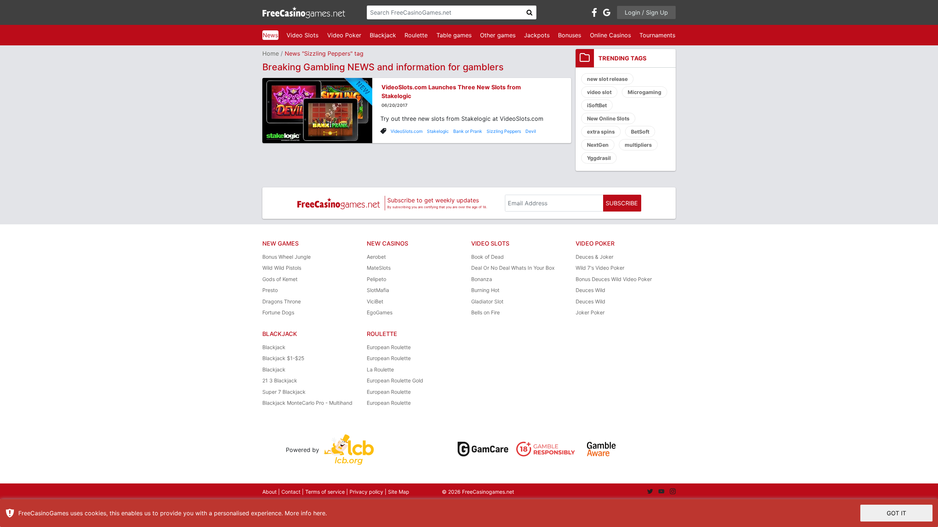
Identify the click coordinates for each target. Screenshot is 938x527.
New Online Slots (608, 118)
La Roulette (380, 369)
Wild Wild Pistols (281, 268)
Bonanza (481, 279)
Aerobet (376, 257)
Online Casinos (610, 35)
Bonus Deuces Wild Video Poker (614, 279)
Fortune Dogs (278, 312)
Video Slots (302, 35)
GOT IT (896, 513)
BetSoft (640, 131)
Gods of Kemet (280, 279)
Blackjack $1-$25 (283, 358)
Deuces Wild (590, 290)
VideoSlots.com (406, 131)
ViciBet (375, 301)
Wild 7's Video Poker (600, 268)
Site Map (398, 492)
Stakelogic (438, 131)
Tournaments (657, 35)
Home (270, 53)
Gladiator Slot (487, 301)
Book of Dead (487, 257)
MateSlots (379, 268)
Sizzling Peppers (504, 131)
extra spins (601, 131)
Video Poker (344, 35)
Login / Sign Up (646, 12)
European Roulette (389, 347)
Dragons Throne (281, 301)
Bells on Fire (485, 312)
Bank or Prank (467, 131)
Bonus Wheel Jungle (286, 257)
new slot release (607, 79)
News (270, 35)
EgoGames (379, 312)
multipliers (638, 145)
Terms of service (325, 492)
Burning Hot (485, 290)
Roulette (416, 35)
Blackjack (383, 35)
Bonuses (569, 35)
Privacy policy (366, 492)
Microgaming (644, 92)
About (269, 492)
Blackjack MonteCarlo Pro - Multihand (307, 403)
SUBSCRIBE (622, 203)
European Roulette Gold (395, 380)
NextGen (598, 145)
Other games (498, 35)
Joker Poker (590, 312)
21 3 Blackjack (279, 380)
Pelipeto (376, 279)
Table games (454, 35)
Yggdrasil (599, 158)
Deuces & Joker (594, 257)
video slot (599, 92)
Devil (530, 131)
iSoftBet (597, 105)
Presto (270, 290)
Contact (290, 492)
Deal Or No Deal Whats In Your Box (513, 268)
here (319, 513)
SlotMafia (378, 290)
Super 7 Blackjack (284, 392)
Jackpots (537, 35)
